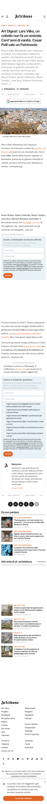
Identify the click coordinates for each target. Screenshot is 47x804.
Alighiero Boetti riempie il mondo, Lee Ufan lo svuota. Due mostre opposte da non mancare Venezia (29, 536)
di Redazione (9, 89)
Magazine (29, 711)
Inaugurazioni (30, 727)
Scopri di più (17, 488)
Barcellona (30, 94)
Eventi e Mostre (31, 724)
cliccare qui (20, 369)
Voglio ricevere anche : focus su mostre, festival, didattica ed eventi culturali (23, 405)
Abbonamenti (30, 708)
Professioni (5, 715)
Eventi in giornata (32, 734)
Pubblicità (5, 744)
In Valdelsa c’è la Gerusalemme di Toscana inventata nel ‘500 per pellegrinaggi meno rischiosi (26, 651)
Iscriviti (8, 275)
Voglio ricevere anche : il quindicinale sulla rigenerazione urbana (24, 417)
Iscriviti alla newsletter (23, 798)
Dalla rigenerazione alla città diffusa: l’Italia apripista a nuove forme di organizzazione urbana (27, 637)
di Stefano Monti (20, 642)
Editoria (4, 722)
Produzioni (29, 747)
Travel (27, 744)
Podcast (28, 718)
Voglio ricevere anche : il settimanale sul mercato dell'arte (23, 411)
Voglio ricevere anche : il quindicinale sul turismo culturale (24, 428)
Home (3, 26)
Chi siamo (5, 740)
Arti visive (5, 708)
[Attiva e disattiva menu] (2, 16)
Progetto (12, 26)
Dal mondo (5, 728)
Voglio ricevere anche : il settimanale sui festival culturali (24, 434)
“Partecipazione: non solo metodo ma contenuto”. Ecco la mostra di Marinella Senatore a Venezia (29, 522)
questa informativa (23, 268)
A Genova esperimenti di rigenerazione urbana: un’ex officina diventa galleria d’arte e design (28, 610)
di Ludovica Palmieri (22, 527)
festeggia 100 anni (31, 222)
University (29, 740)
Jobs (3, 732)
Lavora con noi (7, 751)
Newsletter (29, 715)
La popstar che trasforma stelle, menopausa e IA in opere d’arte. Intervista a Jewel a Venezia (29, 550)
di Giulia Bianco (20, 554)
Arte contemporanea (22, 518)
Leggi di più (42, 562)
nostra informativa (22, 264)
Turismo (4, 725)
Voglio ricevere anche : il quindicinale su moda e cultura (24, 422)
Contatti (4, 747)
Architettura (23, 26)
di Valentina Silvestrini (22, 628)
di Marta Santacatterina (23, 541)
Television (5, 735)
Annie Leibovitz (14, 94)
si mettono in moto (32, 346)
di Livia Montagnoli (21, 656)
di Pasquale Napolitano (23, 614)
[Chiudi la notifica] (45, 781)
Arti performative (8, 718)
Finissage (28, 731)
